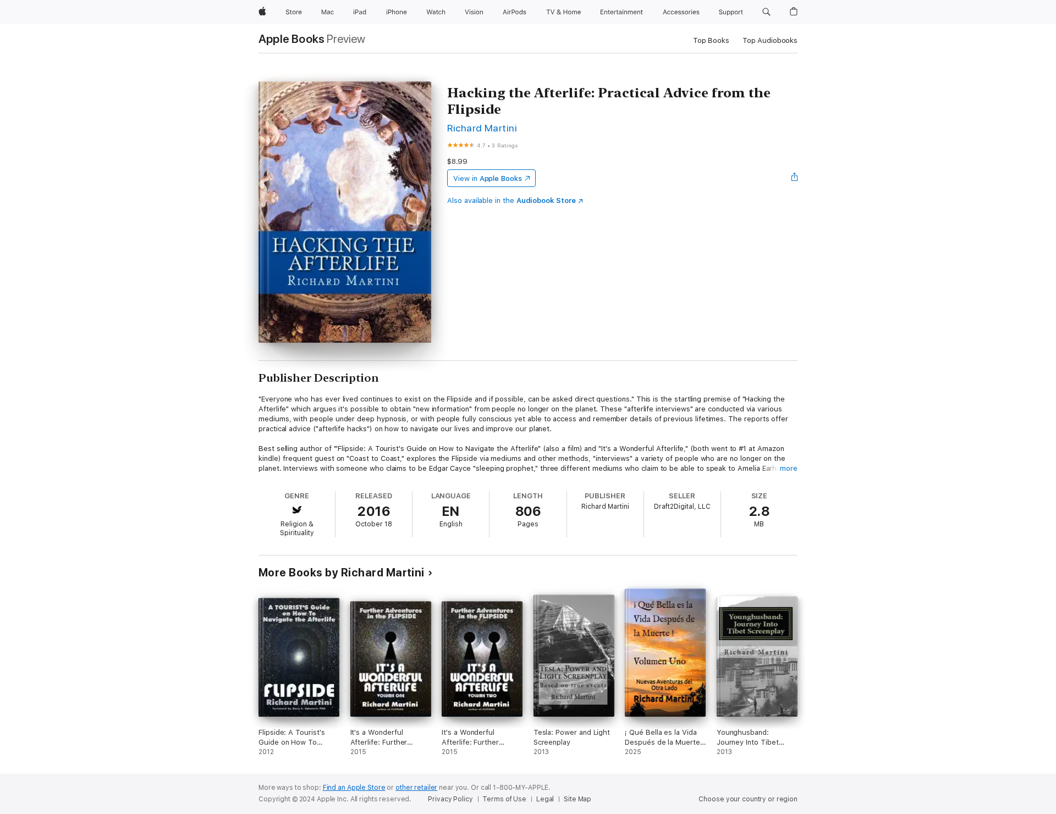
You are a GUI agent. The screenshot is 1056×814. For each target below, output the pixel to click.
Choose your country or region (748, 799)
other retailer (416, 787)
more (789, 468)
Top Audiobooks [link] (770, 40)
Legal (545, 799)
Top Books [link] (711, 40)
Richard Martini (482, 128)
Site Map (577, 799)
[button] (766, 12)
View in (487, 178)
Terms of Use (504, 799)
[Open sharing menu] (795, 178)
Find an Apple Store (354, 787)
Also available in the (511, 200)
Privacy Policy (450, 799)
